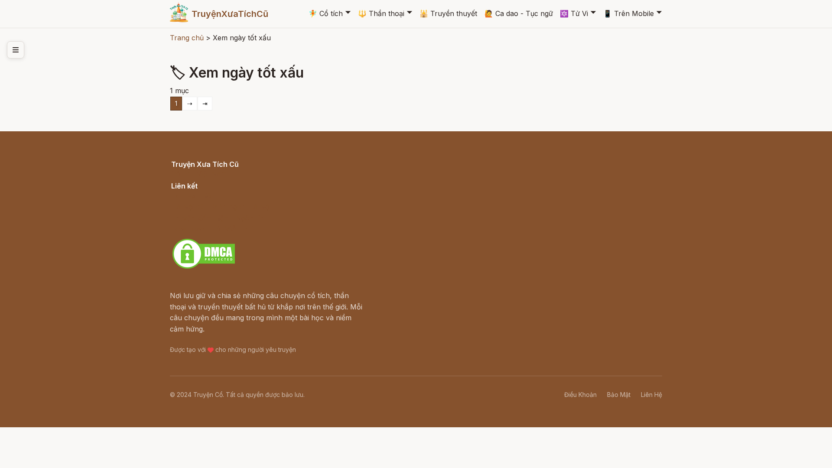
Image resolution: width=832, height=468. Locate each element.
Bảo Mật (618, 394)
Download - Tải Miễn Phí (212, 228)
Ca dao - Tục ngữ (518, 13)
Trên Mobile (628, 13)
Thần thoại (381, 13)
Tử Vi (574, 13)
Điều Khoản (580, 394)
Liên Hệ (651, 394)
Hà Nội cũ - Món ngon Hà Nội (221, 206)
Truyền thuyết (448, 13)
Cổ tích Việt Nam (199, 173)
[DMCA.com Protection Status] (203, 267)
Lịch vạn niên (193, 196)
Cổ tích (326, 13)
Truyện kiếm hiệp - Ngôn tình (220, 218)
